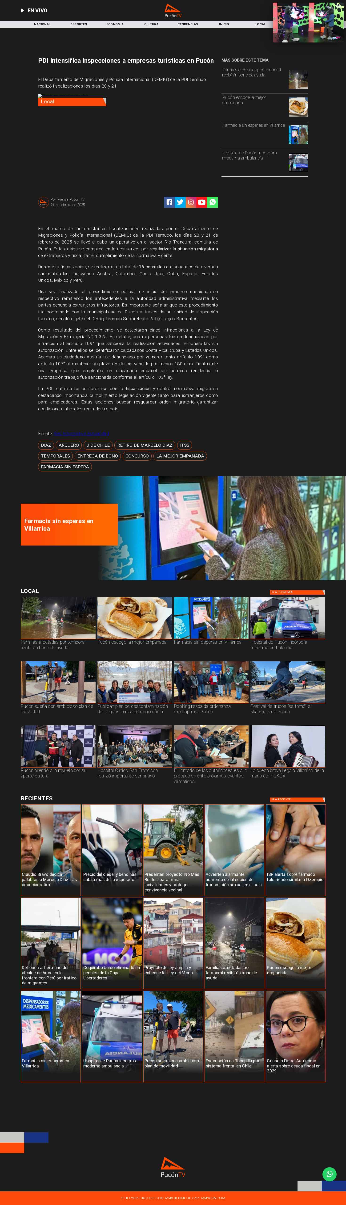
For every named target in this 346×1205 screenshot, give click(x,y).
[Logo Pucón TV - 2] (173, 16)
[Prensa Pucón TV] (43, 207)
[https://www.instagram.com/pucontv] (191, 202)
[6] (211, 767)
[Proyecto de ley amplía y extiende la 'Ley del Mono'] (173, 989)
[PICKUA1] (287, 767)
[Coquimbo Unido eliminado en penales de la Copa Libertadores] (112, 989)
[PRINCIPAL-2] (211, 703)
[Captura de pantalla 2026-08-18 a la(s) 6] (298, 171)
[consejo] (296, 1082)
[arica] (50, 989)
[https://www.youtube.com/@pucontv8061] (201, 202)
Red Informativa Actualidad (81, 433)
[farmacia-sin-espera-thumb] (298, 143)
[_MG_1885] (134, 703)
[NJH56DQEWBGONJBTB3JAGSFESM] (298, 88)
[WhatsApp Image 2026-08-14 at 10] (58, 703)
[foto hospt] (134, 767)
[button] (46, 445)
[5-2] (287, 703)
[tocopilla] (234, 1082)
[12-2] (58, 767)
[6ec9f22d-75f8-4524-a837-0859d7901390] (298, 116)
